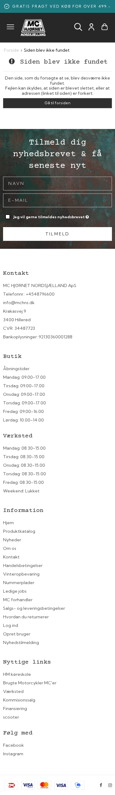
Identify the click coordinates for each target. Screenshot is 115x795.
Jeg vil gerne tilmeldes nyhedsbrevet (49, 215)
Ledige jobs (15, 591)
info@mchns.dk (19, 302)
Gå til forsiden (57, 103)
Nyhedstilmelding (21, 642)
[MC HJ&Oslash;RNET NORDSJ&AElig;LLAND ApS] (33, 27)
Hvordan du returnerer (26, 617)
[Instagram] (110, 785)
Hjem (8, 522)
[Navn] (57, 183)
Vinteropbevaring (21, 574)
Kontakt (11, 557)
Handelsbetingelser (23, 565)
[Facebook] (101, 785)
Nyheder (12, 540)
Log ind (10, 625)
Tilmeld (57, 234)
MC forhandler (18, 599)
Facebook (13, 745)
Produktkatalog (19, 531)
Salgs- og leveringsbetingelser (34, 608)
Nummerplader (18, 582)
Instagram (13, 753)
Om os (9, 548)
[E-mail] (57, 200)
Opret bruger (16, 634)
